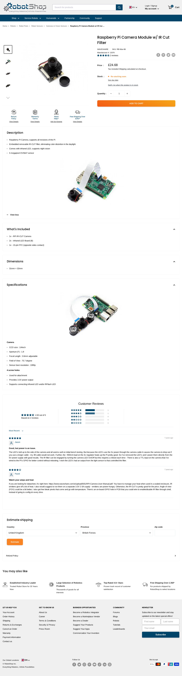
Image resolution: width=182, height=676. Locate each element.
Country (10, 527)
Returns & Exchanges (12, 625)
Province (85, 527)
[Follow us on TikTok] (99, 664)
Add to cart (136, 103)
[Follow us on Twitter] (79, 664)
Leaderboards (119, 629)
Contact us (7, 641)
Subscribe (160, 634)
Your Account (8, 612)
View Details (13, 122)
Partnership (69, 18)
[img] (15, 438)
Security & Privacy (47, 625)
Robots (13, 26)
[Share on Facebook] (158, 55)
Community (85, 18)
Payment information (12, 637)
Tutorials (116, 625)
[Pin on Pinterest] (163, 55)
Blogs (115, 616)
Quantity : (101, 93)
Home (5, 26)
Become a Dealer (80, 620)
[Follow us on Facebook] (74, 664)
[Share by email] (173, 55)
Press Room (44, 629)
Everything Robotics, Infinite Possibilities (18, 667)
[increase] (127, 93)
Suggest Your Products (83, 625)
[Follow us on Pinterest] (89, 664)
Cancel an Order (10, 629)
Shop (14, 18)
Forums (116, 612)
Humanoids (51, 18)
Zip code (159, 527)
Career (42, 616)
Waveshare (102, 49)
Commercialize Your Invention (86, 633)
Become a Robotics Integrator (86, 612)
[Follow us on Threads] (110, 664)
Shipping (6, 620)
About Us (43, 612)
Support (98, 18)
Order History (9, 616)
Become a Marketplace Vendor (86, 616)
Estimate (15, 542)
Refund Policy (12, 556)
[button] (8, 98)
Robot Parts (23, 26)
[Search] (119, 7)
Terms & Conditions (47, 620)
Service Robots (32, 18)
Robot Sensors (37, 26)
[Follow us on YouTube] (94, 664)
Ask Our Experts (56, 122)
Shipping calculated (127, 69)
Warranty (7, 633)
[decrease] (111, 93)
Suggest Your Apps (81, 629)
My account (151, 8)
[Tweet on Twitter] (168, 55)
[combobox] (84, 7)
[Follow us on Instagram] (84, 664)
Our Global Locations (11, 660)
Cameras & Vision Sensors (56, 26)
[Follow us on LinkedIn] (104, 664)
